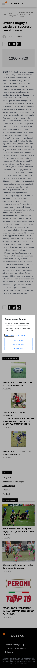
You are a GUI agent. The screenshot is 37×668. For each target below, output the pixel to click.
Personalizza (18, 340)
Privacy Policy (20, 335)
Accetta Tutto (18, 348)
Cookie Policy (9, 335)
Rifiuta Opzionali (18, 344)
